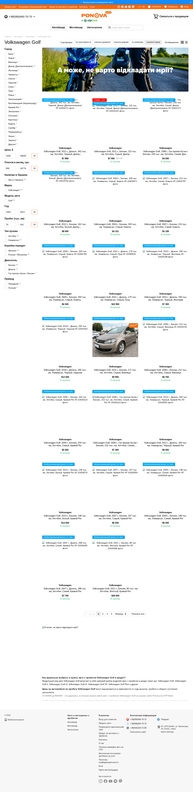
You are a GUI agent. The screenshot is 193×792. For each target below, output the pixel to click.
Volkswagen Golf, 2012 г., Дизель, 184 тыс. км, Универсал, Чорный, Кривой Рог (165, 444)
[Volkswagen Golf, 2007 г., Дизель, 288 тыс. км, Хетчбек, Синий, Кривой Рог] (65, 558)
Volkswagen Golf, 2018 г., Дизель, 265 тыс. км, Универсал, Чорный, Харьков (65, 371)
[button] (190, 2)
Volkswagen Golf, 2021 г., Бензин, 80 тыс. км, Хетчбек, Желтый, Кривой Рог (115, 590)
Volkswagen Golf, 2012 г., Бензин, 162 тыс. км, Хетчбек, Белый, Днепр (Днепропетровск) (65, 227)
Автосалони (94, 27)
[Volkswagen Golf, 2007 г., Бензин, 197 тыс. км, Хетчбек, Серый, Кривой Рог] (115, 486)
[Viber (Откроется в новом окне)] (133, 7)
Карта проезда (167, 732)
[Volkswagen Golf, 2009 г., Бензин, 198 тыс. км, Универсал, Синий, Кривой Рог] (165, 486)
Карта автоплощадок (108, 770)
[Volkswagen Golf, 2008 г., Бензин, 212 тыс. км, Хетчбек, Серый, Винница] (165, 340)
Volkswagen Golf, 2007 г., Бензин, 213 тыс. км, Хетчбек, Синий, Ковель (165, 225)
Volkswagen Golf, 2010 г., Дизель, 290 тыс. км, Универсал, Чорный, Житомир (165, 298)
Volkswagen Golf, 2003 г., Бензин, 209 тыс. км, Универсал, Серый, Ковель (115, 225)
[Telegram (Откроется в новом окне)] (129, 7)
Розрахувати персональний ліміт (33, 7)
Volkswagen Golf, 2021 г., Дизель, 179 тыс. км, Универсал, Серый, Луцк (115, 298)
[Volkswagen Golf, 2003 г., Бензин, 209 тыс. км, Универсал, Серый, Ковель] (115, 194)
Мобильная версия (15, 720)
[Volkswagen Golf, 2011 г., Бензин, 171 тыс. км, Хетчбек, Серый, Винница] (115, 340)
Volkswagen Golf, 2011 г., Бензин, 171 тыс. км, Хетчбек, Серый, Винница (115, 371)
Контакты (83, 7)
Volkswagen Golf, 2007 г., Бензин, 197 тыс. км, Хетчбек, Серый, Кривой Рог (115, 517)
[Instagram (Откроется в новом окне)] (118, 7)
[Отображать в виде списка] (186, 42)
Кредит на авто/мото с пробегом (63, 7)
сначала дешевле (102, 42)
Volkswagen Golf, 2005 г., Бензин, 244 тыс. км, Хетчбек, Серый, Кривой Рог (65, 444)
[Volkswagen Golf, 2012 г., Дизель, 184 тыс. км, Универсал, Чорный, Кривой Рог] (165, 413)
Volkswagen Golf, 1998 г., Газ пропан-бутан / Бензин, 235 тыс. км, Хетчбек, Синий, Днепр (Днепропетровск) (165, 154)
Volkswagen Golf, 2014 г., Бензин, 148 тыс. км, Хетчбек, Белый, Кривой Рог (65, 517)
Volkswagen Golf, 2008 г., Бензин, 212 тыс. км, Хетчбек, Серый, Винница (165, 371)
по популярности (83, 42)
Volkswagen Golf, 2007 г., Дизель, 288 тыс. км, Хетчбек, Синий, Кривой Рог (65, 590)
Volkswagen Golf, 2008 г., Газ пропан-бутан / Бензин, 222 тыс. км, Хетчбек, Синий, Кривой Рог (115, 445)
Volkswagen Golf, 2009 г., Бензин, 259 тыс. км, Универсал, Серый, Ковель (65, 298)
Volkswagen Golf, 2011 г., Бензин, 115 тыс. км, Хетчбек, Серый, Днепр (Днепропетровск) (115, 154)
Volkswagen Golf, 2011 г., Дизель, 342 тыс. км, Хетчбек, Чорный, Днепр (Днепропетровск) (65, 154)
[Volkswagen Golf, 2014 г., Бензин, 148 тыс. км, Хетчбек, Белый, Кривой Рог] (65, 486)
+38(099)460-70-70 (20, 16)
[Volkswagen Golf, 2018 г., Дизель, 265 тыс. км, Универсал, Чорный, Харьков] (65, 340)
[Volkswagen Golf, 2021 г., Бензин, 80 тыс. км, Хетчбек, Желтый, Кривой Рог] (115, 558)
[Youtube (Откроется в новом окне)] (126, 7)
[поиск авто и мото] (109, 27)
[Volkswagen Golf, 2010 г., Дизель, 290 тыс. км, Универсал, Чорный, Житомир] (165, 267)
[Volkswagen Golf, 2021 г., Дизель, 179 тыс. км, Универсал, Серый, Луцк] (115, 267)
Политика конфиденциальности (108, 761)
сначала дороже (121, 42)
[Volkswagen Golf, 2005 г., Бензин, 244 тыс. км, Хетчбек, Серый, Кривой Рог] (65, 413)
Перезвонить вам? (138, 732)
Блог (101, 766)
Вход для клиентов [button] (107, 719)
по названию (137, 42)
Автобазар (58, 27)
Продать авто (10, 7)
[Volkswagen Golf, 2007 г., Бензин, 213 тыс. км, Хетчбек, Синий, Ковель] (165, 194)
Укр (139, 7)
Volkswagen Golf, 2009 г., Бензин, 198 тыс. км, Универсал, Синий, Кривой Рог (165, 517)
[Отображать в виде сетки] (182, 42)
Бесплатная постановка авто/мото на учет (109, 754)
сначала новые (153, 42)
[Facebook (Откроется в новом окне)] (122, 7)
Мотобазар (76, 27)
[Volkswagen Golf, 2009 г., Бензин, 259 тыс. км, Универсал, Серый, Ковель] (65, 267)
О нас (92, 7)
